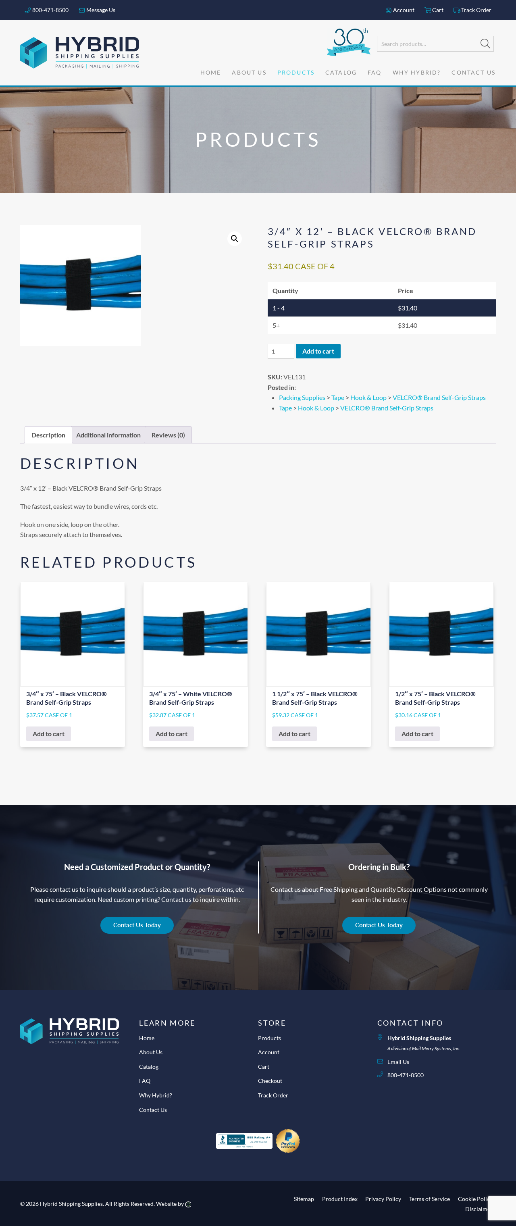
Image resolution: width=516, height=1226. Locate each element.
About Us (150, 1052)
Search (485, 43)
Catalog (148, 1066)
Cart (437, 9)
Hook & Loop (368, 397)
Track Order (475, 9)
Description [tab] (48, 435)
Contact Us (153, 1109)
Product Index (340, 1198)
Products (269, 1038)
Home (146, 1038)
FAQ (144, 1080)
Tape (337, 397)
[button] (234, 238)
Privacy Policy (383, 1198)
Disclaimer (479, 1208)
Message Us (100, 9)
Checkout (270, 1080)
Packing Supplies (302, 397)
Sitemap (304, 1198)
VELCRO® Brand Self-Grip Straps (439, 397)
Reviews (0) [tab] (168, 435)
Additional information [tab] (108, 435)
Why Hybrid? (155, 1095)
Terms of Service (429, 1198)
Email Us (398, 1061)
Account (403, 9)
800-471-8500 (50, 9)
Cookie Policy (475, 1198)
